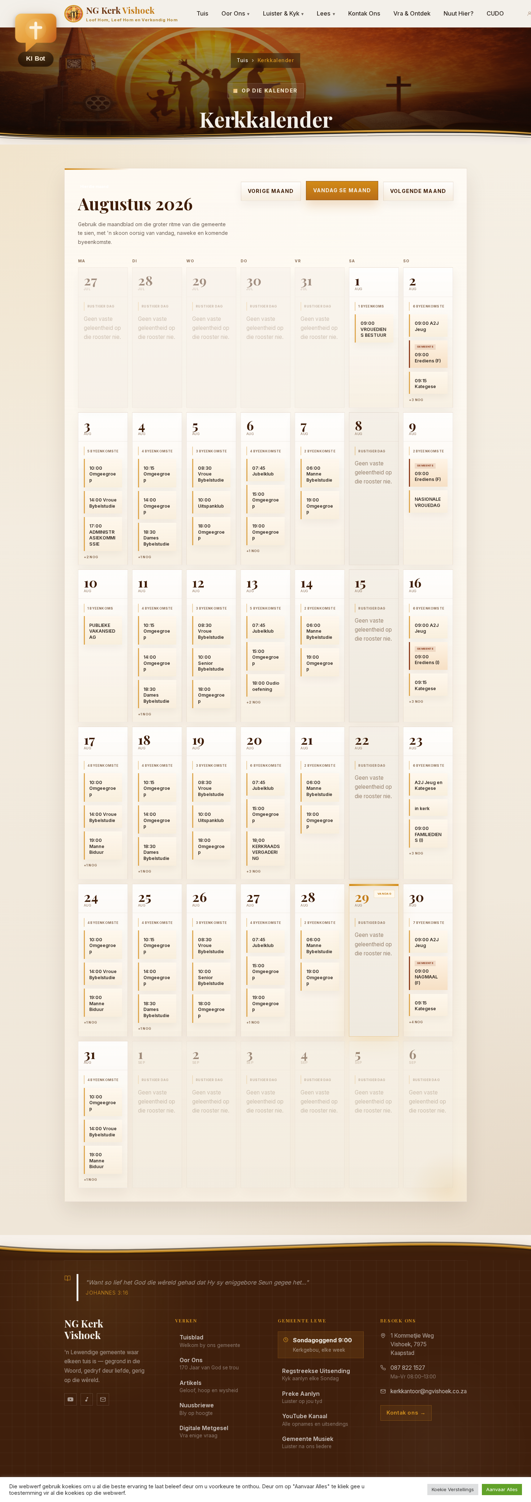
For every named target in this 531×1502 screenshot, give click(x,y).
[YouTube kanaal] (70, 1399)
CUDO (495, 13)
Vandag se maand (342, 190)
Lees (326, 13)
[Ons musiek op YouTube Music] (87, 1399)
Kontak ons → (406, 1413)
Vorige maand (271, 191)
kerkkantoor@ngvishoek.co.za (428, 1391)
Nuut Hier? (459, 13)
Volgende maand (418, 191)
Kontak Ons (364, 13)
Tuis (202, 13)
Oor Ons (235, 13)
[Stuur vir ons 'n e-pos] (103, 1399)
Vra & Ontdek (412, 13)
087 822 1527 (407, 1367)
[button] (36, 40)
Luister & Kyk (283, 13)
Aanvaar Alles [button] (502, 1489)
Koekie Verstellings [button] (453, 1489)
